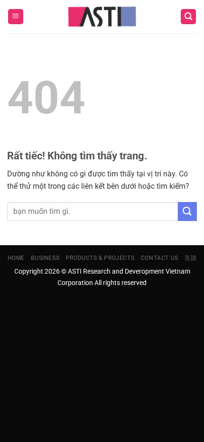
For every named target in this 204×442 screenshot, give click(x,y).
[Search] (188, 17)
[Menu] (15, 17)
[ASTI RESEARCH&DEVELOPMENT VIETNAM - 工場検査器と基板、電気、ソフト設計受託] (102, 16)
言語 (190, 258)
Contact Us (159, 258)
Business (45, 258)
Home (16, 258)
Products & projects (100, 258)
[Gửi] (187, 211)
